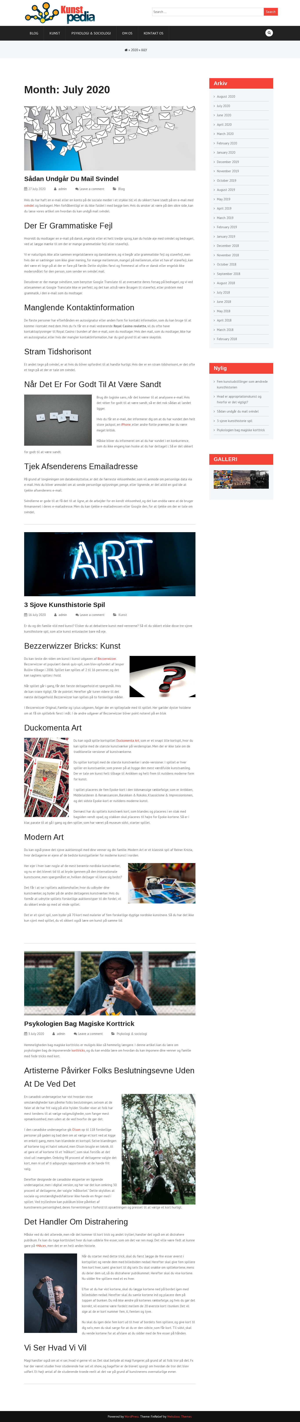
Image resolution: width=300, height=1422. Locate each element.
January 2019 (226, 236)
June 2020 (224, 115)
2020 (134, 50)
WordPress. (132, 1416)
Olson (76, 1130)
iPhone (126, 424)
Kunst (54, 33)
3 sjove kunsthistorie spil (64, 604)
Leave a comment (92, 189)
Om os (127, 33)
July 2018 (223, 292)
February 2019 (227, 227)
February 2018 (227, 339)
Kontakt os (153, 33)
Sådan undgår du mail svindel (71, 178)
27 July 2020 (36, 189)
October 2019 (226, 180)
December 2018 (228, 246)
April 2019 (224, 208)
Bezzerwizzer (107, 659)
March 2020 (225, 134)
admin (62, 189)
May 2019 (223, 199)
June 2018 (224, 302)
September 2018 (228, 274)
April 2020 (224, 124)
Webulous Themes (179, 1416)
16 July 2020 (37, 615)
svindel (29, 205)
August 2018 (226, 283)
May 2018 (223, 311)
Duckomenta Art (127, 740)
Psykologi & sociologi (91, 33)
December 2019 (228, 162)
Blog (34, 33)
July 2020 (223, 106)
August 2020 (226, 96)
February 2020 (227, 143)
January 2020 (226, 152)
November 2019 (228, 171)
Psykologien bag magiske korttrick (79, 1023)
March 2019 (225, 218)
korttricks (78, 1050)
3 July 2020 (36, 1034)
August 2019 (226, 190)
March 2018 (225, 330)
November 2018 (228, 255)
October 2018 (226, 264)
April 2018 (224, 320)
